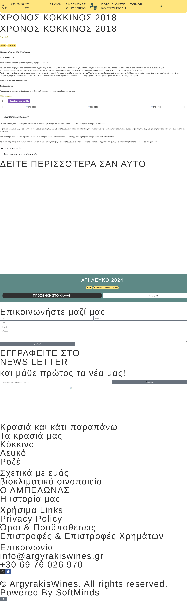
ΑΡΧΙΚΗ (55, 4)
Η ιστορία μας (30, 499)
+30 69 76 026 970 (41, 564)
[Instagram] (2, 571)
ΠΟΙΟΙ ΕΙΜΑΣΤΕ (113, 4)
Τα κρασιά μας (31, 435)
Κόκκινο (17, 444)
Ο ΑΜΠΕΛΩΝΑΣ (35, 490)
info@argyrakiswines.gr (52, 556)
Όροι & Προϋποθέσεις (48, 527)
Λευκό (13, 453)
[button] (2, 107)
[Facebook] (8, 571)
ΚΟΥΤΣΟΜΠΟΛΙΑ (114, 8)
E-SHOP (136, 4)
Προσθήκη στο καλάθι (19, 101)
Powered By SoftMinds (50, 592)
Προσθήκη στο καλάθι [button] (52, 295)
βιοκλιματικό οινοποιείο (51, 481)
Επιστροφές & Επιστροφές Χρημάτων (82, 536)
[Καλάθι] (161, 6)
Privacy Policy (31, 518)
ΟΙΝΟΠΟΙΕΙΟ (76, 8)
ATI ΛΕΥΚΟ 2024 (102, 280)
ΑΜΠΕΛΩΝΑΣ (76, 4)
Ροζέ (10, 461)
